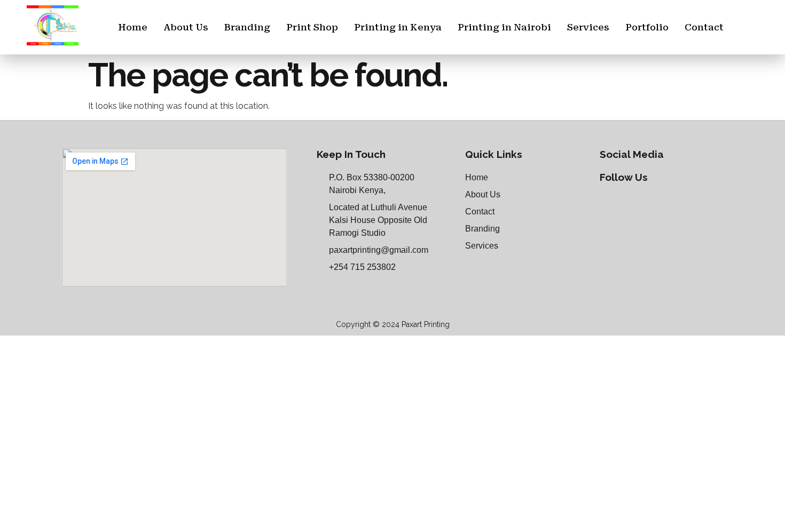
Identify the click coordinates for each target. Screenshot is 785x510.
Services (588, 27)
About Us (185, 27)
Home (132, 27)
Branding (247, 27)
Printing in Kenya (398, 27)
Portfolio (647, 27)
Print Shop (312, 27)
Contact (704, 27)
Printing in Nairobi (504, 27)
